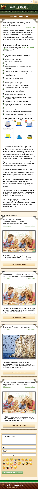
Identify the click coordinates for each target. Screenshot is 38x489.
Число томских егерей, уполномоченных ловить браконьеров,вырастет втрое (15, 221)
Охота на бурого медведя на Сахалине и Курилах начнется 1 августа (19, 384)
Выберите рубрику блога (19, 16)
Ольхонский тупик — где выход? (17, 327)
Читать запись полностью (19, 264)
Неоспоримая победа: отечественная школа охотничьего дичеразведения (18, 275)
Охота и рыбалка (30, 27)
